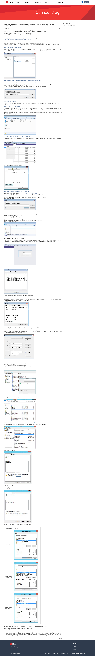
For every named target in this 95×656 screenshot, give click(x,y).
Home (18, 2)
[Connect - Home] (10, 2)
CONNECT (27, 2)
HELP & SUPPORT (48, 2)
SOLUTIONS (37, 2)
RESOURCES (60, 2)
